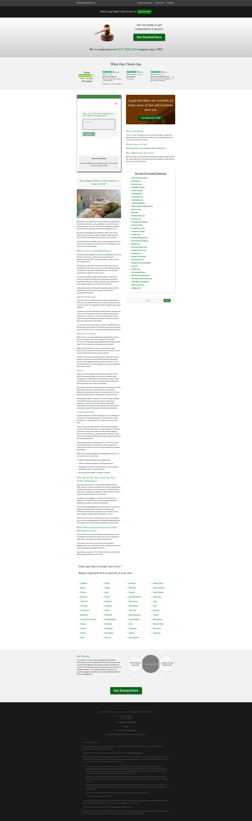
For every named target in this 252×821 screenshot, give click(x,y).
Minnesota (108, 628)
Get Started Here (149, 37)
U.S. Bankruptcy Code (138, 813)
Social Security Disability (141, 263)
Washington (157, 619)
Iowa (106, 592)
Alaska (82, 587)
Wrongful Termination (140, 282)
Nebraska (132, 587)
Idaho (82, 637)
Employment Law (138, 215)
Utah (155, 606)
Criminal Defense (138, 203)
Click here (124, 803)
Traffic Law (135, 269)
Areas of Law (160, 3)
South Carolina (158, 587)
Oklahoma (133, 628)
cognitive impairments (98, 401)
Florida (83, 624)
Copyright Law (137, 200)
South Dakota (158, 592)
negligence (81, 266)
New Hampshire (135, 597)
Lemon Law (135, 234)
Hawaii (83, 633)
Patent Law (135, 244)
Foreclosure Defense (139, 222)
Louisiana (108, 606)
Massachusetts (110, 619)
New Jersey (133, 601)
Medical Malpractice (139, 238)
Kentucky (108, 601)
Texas (155, 601)
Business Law (136, 184)
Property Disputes (138, 256)
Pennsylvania (134, 637)
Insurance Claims (138, 231)
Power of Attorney (138, 250)
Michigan (108, 624)
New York (132, 610)
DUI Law (134, 212)
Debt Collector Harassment (142, 206)
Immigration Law (138, 228)
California (84, 601)
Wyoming (156, 633)
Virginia (156, 615)
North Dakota (134, 619)
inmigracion (136, 288)
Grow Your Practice (131, 730)
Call (150, 118)
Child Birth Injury (138, 187)
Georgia (83, 628)
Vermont (156, 610)
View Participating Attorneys (135, 753)
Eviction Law (136, 219)
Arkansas (83, 597)
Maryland (108, 615)
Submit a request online (84, 552)
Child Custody (136, 190)
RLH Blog (170, 3)
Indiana (107, 587)
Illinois (107, 583)
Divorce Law (136, 209)
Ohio (130, 624)
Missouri (107, 637)
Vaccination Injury (138, 272)
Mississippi (108, 633)
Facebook (128, 718)
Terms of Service (118, 734)
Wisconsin (157, 628)
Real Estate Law (137, 260)
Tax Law (134, 266)
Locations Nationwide (144, 3)
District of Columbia (88, 619)
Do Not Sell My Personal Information (126, 722)
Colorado (83, 606)
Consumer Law (137, 197)
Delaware (84, 615)
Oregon (131, 633)
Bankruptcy (136, 181)
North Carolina (134, 615)
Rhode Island (158, 583)
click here (116, 807)
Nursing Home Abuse (139, 241)
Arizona (83, 592)
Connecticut (85, 610)
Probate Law (136, 253)
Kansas (107, 597)
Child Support (136, 193)
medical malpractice (97, 268)
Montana (132, 583)
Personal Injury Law (139, 247)
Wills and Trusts (137, 285)
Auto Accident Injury (139, 178)
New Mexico (133, 606)
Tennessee (157, 597)
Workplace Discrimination (141, 278)
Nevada (132, 592)
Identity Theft (136, 225)
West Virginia (158, 624)
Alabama (83, 583)
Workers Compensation (140, 275)
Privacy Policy (129, 716)
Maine (106, 610)
